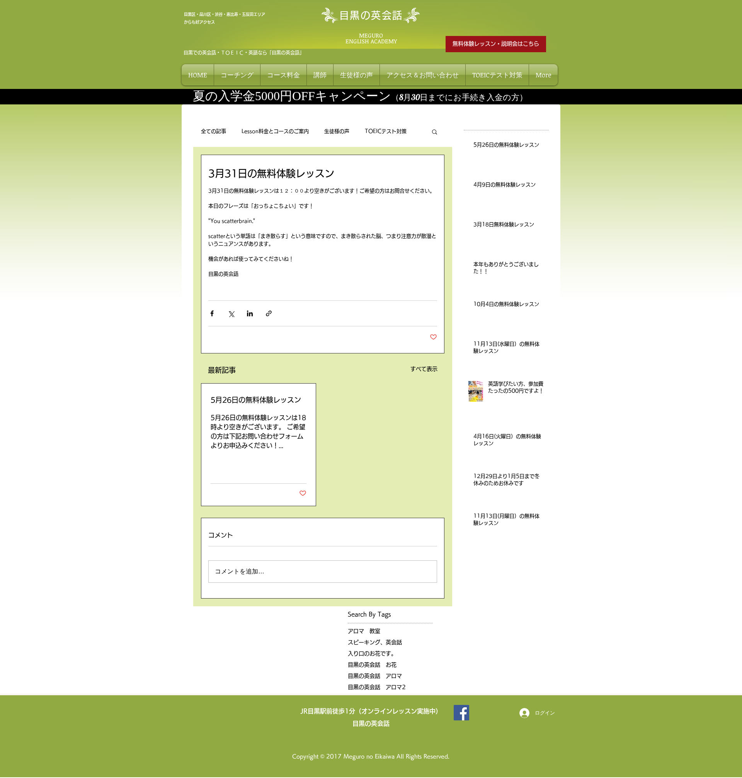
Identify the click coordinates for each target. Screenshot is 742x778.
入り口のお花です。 (372, 653)
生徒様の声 (336, 131)
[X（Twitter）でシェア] (231, 313)
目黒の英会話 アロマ (375, 676)
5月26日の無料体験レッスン (256, 399)
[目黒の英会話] (461, 712)
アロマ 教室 (364, 631)
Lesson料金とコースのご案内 (275, 131)
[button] (434, 131)
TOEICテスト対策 (386, 131)
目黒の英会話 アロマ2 (377, 687)
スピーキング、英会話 (375, 642)
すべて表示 (423, 369)
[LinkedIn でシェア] (250, 313)
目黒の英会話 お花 (372, 664)
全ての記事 (213, 131)
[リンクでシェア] (268, 313)
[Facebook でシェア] (212, 313)
